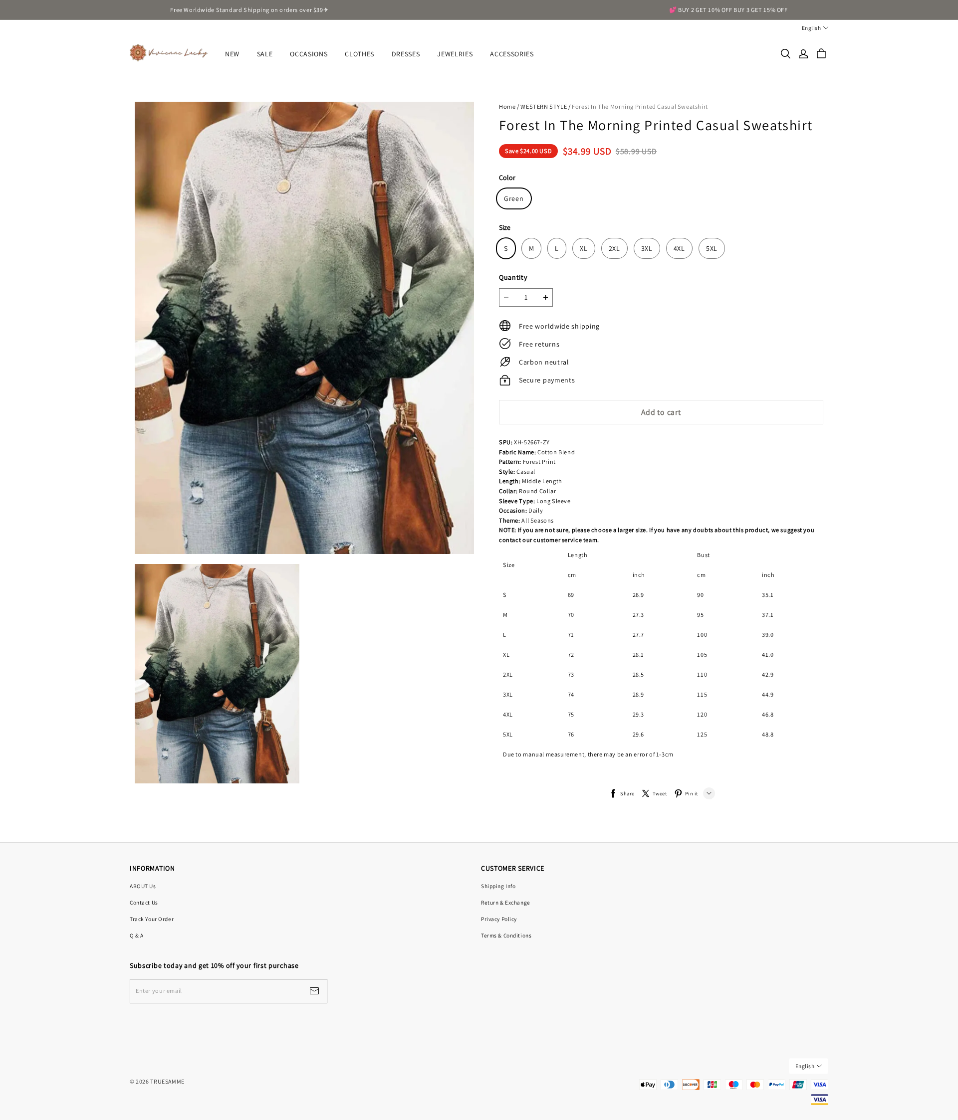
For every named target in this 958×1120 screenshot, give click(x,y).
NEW (232, 53)
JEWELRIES (455, 53)
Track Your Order (152, 919)
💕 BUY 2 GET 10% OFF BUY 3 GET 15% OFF (728, 9)
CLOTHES (359, 53)
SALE (265, 53)
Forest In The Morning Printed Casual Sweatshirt (640, 106)
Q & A (137, 935)
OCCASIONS (308, 53)
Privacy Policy (499, 919)
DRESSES (406, 53)
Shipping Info (498, 886)
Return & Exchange (505, 902)
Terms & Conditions (506, 935)
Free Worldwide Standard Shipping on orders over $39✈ (249, 9)
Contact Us (144, 902)
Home (507, 106)
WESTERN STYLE (543, 106)
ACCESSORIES (512, 53)
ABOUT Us (143, 886)
